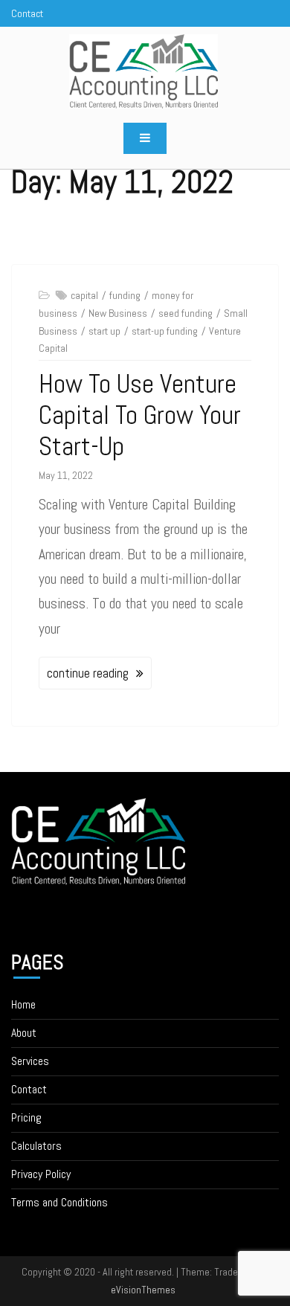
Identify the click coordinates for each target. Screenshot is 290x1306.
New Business (117, 313)
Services (30, 1061)
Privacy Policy (41, 1174)
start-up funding (165, 331)
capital (84, 295)
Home (23, 1004)
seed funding (185, 313)
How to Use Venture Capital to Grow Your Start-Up (140, 415)
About (23, 1032)
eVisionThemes (143, 1289)
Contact (29, 1089)
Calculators (36, 1146)
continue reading (88, 673)
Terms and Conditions (59, 1202)
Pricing (26, 1117)
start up (104, 331)
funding (125, 295)
